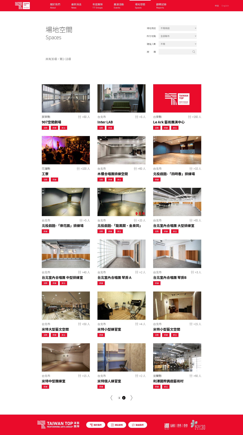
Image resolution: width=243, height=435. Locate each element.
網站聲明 (119, 424)
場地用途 (151, 28)
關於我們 (98, 424)
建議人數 (151, 44)
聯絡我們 (140, 424)
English (225, 5)
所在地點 (151, 36)
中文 (217, 5)
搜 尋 (151, 51)
